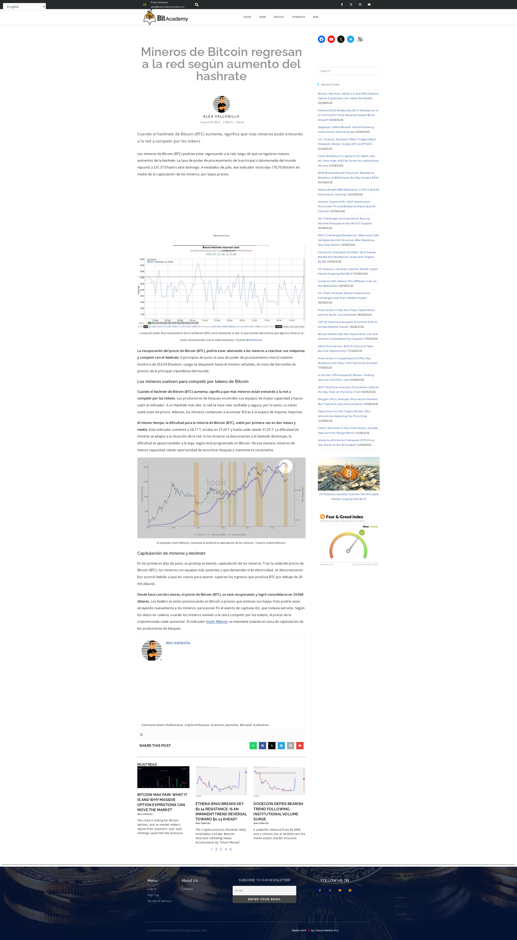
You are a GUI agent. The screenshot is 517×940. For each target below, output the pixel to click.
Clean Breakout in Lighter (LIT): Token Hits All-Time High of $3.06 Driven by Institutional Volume (348, 160)
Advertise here (221, 235)
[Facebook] (321, 39)
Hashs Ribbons (216, 621)
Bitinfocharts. (254, 340)
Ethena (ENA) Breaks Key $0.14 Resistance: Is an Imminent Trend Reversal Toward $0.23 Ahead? (348, 115)
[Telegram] (350, 39)
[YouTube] (331, 39)
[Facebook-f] (341, 4)
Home (247, 16)
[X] (341, 39)
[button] (196, 4)
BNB (315, 16)
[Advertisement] (221, 693)
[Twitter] (141, 735)
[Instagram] (360, 4)
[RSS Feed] (360, 39)
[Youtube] (369, 4)
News (262, 16)
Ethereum (298, 16)
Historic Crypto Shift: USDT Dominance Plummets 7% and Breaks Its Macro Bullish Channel (347, 206)
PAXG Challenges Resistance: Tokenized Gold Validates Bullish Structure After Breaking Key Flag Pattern (348, 240)
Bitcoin (279, 16)
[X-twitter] (350, 4)
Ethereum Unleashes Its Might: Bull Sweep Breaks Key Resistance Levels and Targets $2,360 (347, 257)
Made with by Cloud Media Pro (315, 930)
